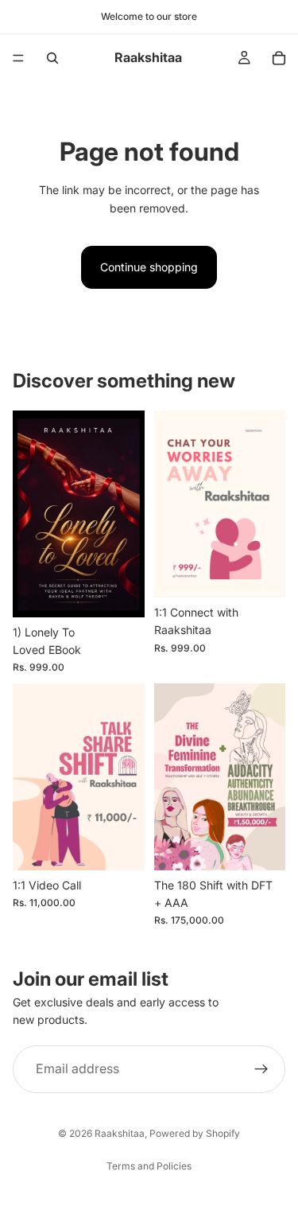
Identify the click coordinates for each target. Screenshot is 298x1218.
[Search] (52, 58)
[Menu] (18, 58)
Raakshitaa (120, 1133)
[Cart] (278, 58)
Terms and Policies (149, 1166)
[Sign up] (261, 1069)
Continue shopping (149, 267)
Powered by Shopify (194, 1133)
